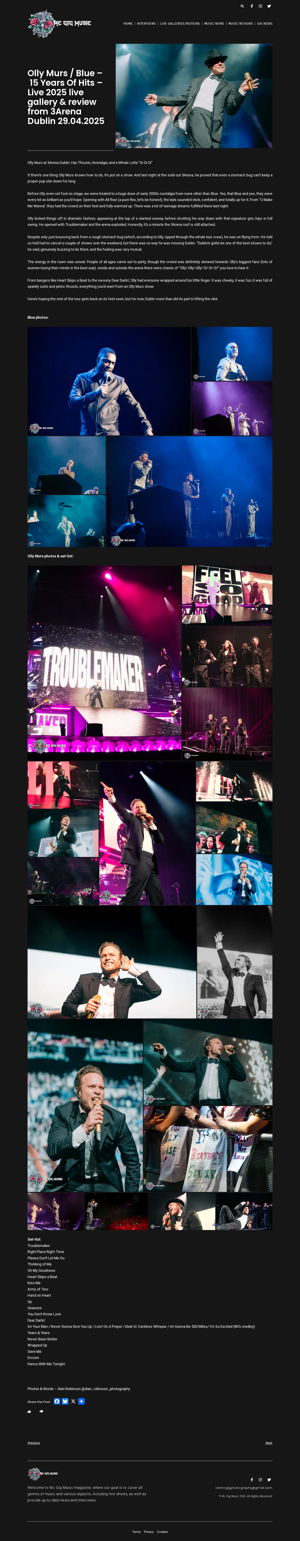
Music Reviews (240, 23)
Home (128, 23)
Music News (214, 23)
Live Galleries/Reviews (180, 23)
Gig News (264, 23)
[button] (242, 6)
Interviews (146, 23)
